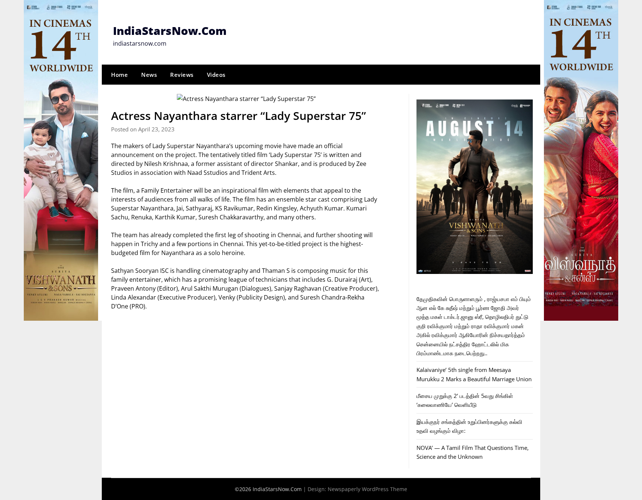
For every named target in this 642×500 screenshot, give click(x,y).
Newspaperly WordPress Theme (367, 489)
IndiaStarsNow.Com (170, 30)
